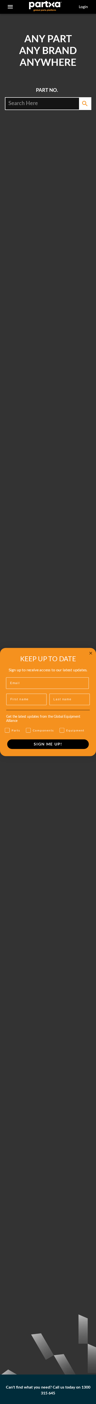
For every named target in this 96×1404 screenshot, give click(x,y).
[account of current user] (10, 6)
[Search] (85, 104)
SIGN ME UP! (48, 744)
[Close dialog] (91, 653)
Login (83, 7)
